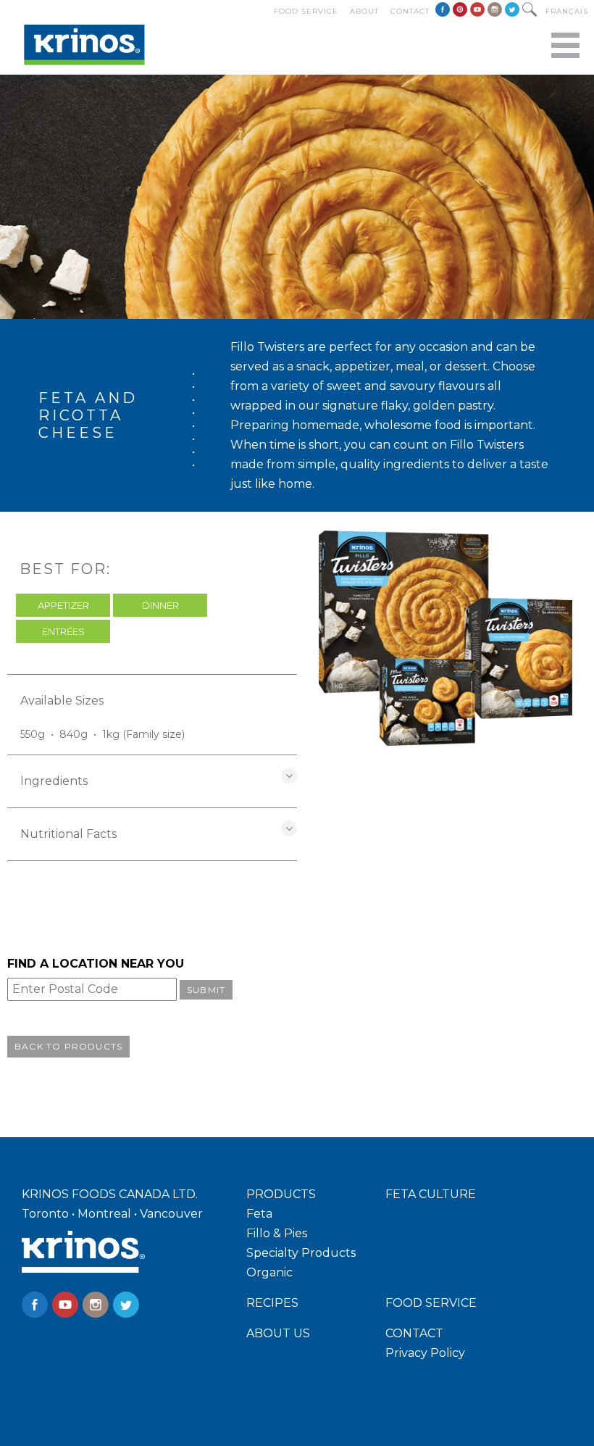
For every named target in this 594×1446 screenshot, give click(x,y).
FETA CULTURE (430, 1194)
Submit (206, 989)
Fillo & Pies (276, 1233)
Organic (269, 1272)
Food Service (306, 11)
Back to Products (68, 1046)
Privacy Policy (425, 1353)
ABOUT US (278, 1333)
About (364, 11)
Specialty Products (301, 1253)
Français (566, 11)
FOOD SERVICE (431, 1303)
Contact (410, 11)
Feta (259, 1214)
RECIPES (272, 1303)
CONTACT (414, 1333)
